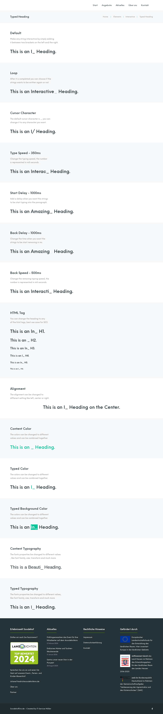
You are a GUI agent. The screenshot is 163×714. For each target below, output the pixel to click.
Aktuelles (120, 5)
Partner (13, 692)
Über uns (132, 5)
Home (105, 17)
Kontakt (145, 5)
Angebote (107, 5)
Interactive (130, 17)
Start (95, 5)
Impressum (87, 637)
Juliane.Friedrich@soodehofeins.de (24, 681)
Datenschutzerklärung (92, 643)
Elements (117, 17)
